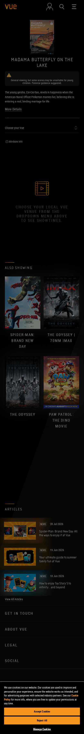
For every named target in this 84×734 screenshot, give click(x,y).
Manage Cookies (42, 729)
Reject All (42, 720)
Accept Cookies (42, 711)
